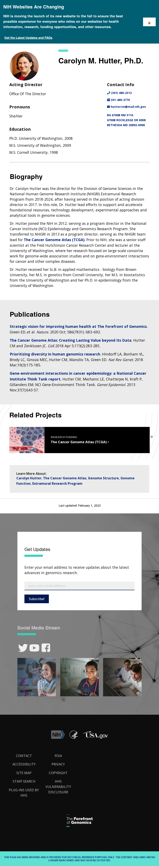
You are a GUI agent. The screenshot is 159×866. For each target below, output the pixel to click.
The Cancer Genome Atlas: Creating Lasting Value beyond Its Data (70, 340)
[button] (95, 737)
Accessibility (24, 764)
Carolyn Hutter (28, 478)
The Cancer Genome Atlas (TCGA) (54, 239)
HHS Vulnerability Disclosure (58, 786)
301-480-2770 (120, 100)
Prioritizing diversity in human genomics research (55, 354)
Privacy (58, 764)
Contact (24, 755)
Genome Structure (103, 478)
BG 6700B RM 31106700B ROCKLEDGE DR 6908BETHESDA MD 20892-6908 (126, 120)
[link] (23, 648)
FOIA (58, 755)
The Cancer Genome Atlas (64, 478)
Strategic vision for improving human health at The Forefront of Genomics (78, 326)
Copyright (58, 773)
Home (11, 52)
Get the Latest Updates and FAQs (28, 37)
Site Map (23, 773)
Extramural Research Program (57, 483)
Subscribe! (37, 599)
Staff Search (50, 52)
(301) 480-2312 (121, 93)
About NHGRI (29, 52)
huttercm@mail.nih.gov (128, 107)
